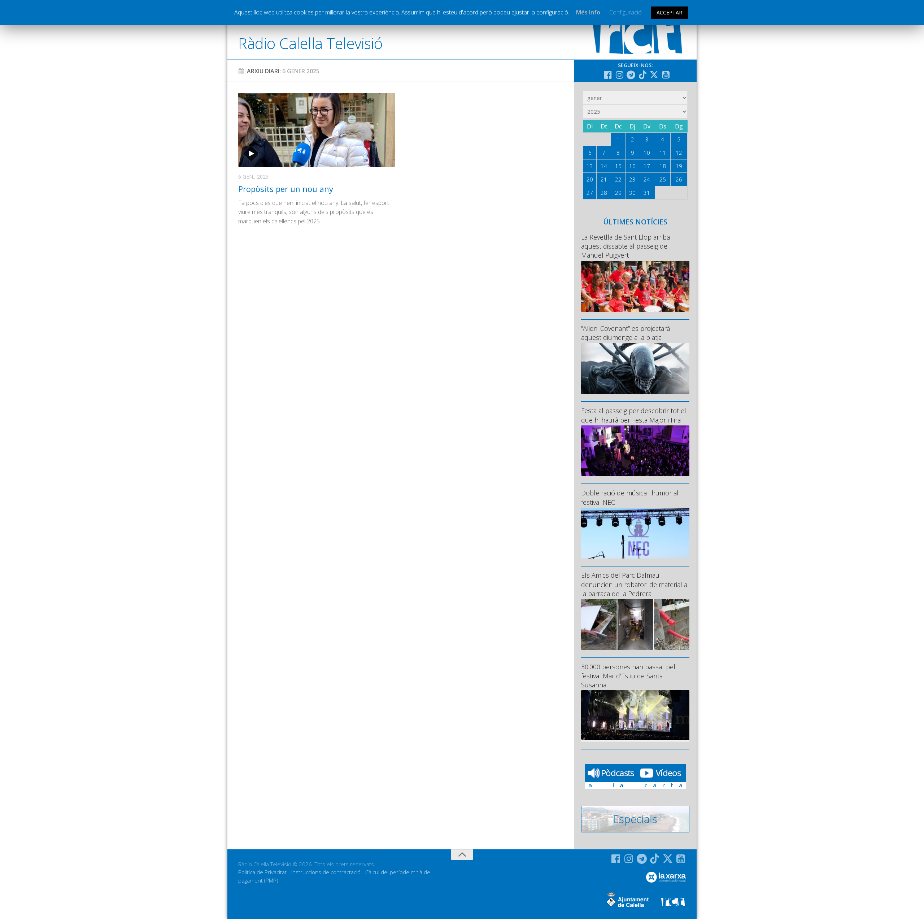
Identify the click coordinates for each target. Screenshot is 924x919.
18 (662, 166)
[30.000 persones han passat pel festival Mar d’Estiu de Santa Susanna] (635, 715)
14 (604, 166)
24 (647, 179)
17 (647, 166)
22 (618, 179)
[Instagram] (619, 74)
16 (632, 166)
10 (647, 152)
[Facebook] (607, 74)
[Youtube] (665, 74)
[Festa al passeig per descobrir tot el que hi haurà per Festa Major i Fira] (635, 450)
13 (590, 166)
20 (590, 179)
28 (604, 192)
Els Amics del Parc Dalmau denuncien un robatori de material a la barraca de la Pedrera (634, 584)
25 (662, 179)
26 (679, 179)
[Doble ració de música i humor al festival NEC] (635, 533)
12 (679, 152)
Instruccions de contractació (326, 872)
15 (618, 166)
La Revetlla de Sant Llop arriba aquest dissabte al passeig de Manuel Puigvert (625, 246)
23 (632, 179)
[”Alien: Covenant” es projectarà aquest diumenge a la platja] (635, 368)
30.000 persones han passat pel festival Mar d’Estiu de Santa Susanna (628, 675)
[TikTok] (642, 74)
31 (647, 192)
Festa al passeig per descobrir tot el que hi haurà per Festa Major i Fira (633, 415)
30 (632, 192)
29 (618, 192)
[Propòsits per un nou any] (316, 130)
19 (679, 166)
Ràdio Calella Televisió (310, 43)
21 (604, 179)
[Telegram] (631, 74)
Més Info (588, 12)
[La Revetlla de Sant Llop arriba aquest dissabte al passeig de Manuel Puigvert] (635, 286)
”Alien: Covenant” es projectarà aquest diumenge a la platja (625, 333)
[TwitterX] (654, 74)
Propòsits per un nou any (285, 188)
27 (590, 192)
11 (662, 152)
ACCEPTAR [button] (669, 12)
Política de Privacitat (262, 872)
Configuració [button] (625, 12)
